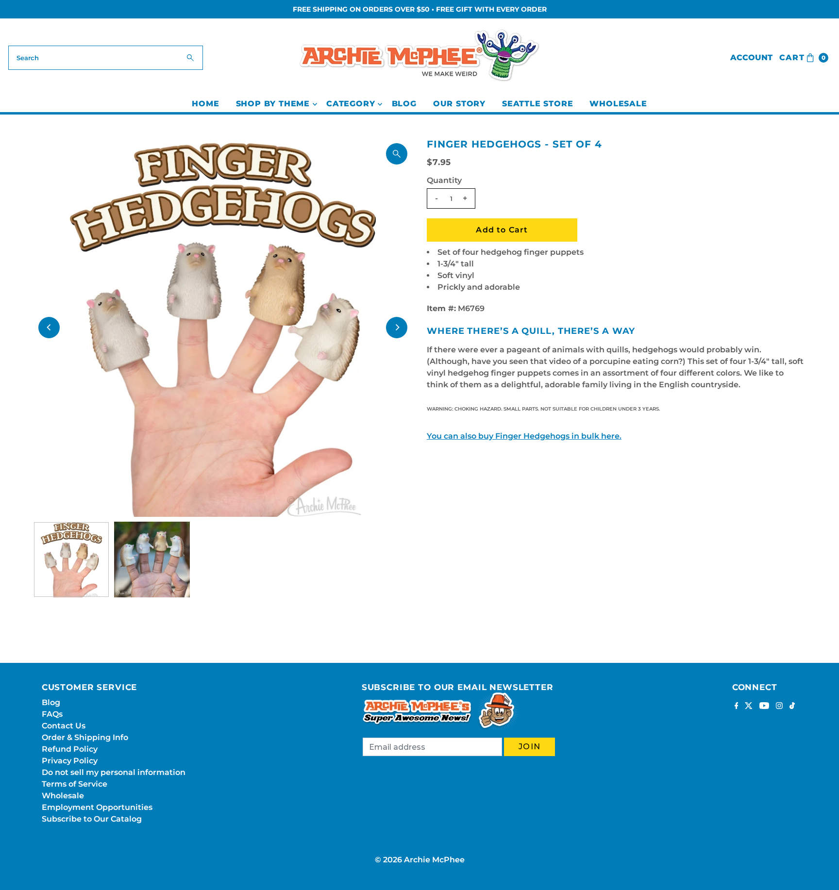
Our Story (459, 103)
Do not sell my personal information (113, 772)
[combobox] (105, 58)
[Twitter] (749, 706)
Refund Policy (70, 749)
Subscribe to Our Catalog (92, 819)
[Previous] (49, 327)
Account (751, 57)
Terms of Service (74, 784)
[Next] (396, 327)
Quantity (444, 180)
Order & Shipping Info (85, 737)
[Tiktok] (792, 706)
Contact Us (63, 725)
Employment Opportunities (97, 807)
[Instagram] (779, 706)
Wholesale (618, 103)
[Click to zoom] (396, 154)
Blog (404, 103)
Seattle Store (537, 103)
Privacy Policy (70, 760)
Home (205, 103)
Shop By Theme (273, 103)
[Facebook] (736, 706)
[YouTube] (764, 706)
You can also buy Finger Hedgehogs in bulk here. (524, 436)
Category (350, 103)
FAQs (52, 714)
